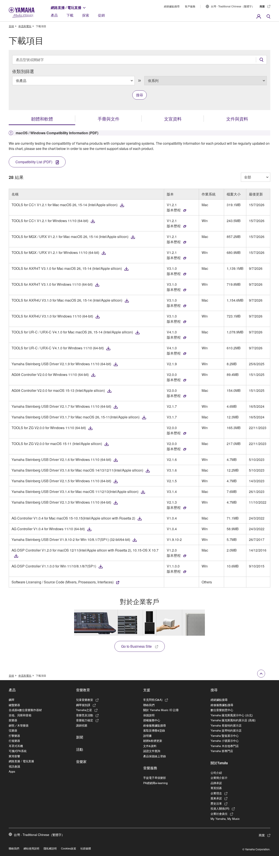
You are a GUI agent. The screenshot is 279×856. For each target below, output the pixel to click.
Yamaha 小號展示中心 (225, 741)
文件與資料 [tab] (237, 118)
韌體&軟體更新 (152, 741)
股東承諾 (216, 798)
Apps (12, 771)
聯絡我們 (149, 705)
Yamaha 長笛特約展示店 (226, 725)
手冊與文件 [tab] (108, 118)
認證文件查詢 (151, 751)
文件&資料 (150, 746)
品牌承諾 (216, 783)
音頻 (11, 26)
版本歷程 (174, 209)
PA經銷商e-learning (155, 783)
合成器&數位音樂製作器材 (25, 710)
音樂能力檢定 (84, 720)
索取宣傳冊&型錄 (154, 730)
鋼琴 (11, 700)
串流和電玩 (24, 26)
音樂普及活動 (84, 715)
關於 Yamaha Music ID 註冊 (161, 710)
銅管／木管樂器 (19, 725)
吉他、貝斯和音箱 (20, 715)
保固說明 (149, 715)
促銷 (101, 15)
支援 (146, 689)
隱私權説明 (50, 848)
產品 (54, 15)
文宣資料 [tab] (173, 118)
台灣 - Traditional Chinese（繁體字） (232, 6)
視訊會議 (14, 766)
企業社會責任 (219, 814)
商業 (262, 6)
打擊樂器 (14, 736)
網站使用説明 (31, 848)
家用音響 (14, 756)
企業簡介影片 (219, 778)
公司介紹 (216, 773)
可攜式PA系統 (18, 751)
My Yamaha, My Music (225, 819)
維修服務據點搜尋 (154, 725)
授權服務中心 (151, 720)
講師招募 (81, 725)
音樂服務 (150, 767)
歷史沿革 (216, 803)
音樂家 (81, 761)
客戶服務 (190, 6)
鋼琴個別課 (83, 705)
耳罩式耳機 (16, 746)
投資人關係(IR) (220, 808)
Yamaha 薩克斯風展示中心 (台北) (232, 715)
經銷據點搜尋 (172, 6)
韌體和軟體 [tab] (42, 118)
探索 (85, 15)
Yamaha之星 (84, 710)
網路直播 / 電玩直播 (66, 7)
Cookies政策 (68, 848)
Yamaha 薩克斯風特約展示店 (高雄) (233, 720)
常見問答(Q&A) (152, 700)
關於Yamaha (219, 762)
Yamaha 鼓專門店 (222, 751)
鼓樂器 (13, 720)
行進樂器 (14, 741)
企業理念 (216, 793)
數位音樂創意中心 (222, 710)
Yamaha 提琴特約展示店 (226, 730)
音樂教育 (83, 689)
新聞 (79, 737)
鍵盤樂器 (14, 705)
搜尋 (214, 689)
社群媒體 (85, 848)
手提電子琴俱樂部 (154, 778)
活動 (79, 749)
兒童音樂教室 (84, 700)
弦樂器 (13, 730)
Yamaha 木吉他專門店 (225, 746)
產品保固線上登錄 (154, 756)
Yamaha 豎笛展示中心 (225, 736)
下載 (69, 15)
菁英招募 (216, 788)
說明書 (147, 736)
